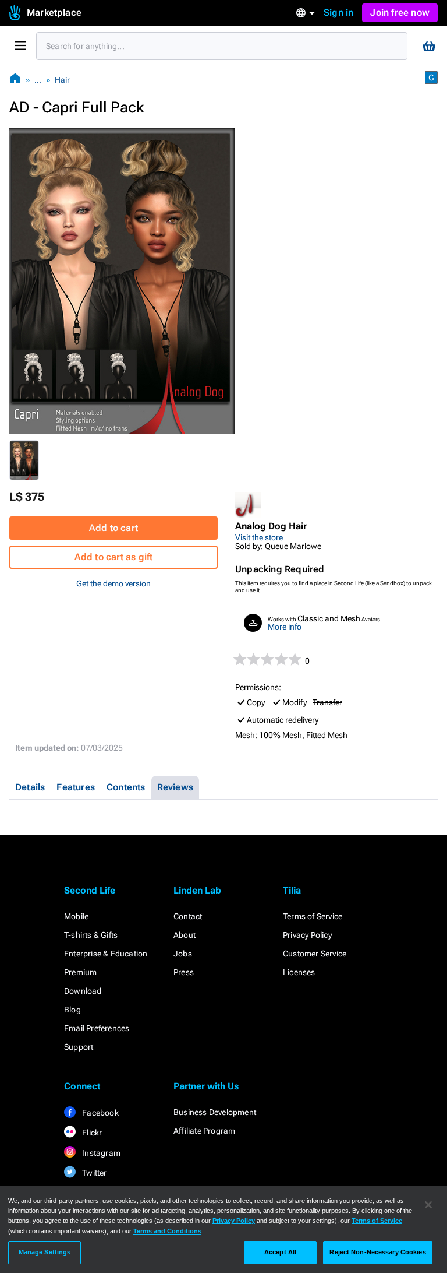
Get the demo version (113, 583)
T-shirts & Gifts (91, 935)
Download (83, 991)
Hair (62, 80)
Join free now (400, 12)
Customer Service (314, 953)
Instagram (100, 1153)
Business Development (214, 1112)
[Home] (15, 79)
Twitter (93, 1172)
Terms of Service (312, 916)
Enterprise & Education (105, 953)
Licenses (299, 972)
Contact (187, 916)
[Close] (428, 1205)
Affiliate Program (204, 1130)
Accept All (280, 1252)
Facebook (99, 1112)
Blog (72, 1009)
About (184, 935)
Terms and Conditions (167, 1231)
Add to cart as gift (113, 556)
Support (78, 1047)
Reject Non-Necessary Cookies (377, 1252)
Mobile (76, 916)
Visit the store (259, 537)
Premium (80, 972)
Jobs (182, 953)
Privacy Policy (307, 935)
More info (284, 626)
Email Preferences (96, 1028)
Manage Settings (45, 1252)
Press (183, 972)
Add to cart (113, 527)
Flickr (91, 1132)
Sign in (338, 12)
